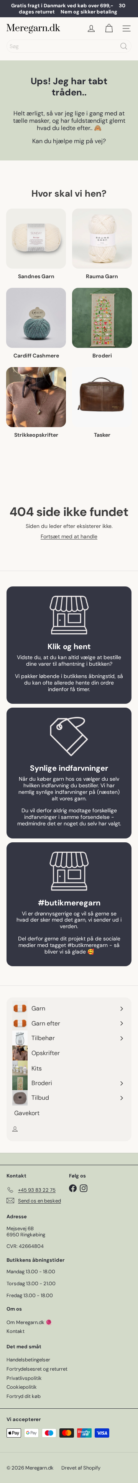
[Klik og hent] (69, 615)
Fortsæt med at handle (69, 536)
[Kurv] (109, 28)
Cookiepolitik (22, 1387)
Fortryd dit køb (24, 1396)
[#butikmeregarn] (69, 871)
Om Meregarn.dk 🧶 (29, 1322)
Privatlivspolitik (24, 1378)
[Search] (123, 46)
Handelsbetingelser (28, 1359)
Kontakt (16, 1331)
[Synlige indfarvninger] (69, 736)
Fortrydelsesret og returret (37, 1369)
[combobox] (69, 46)
